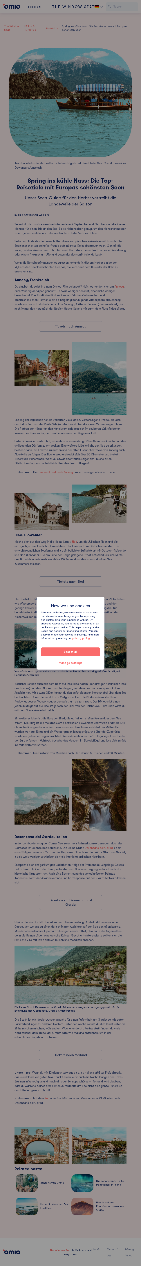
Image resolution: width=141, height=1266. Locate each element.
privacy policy (81, 638)
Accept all (70, 652)
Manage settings (70, 663)
